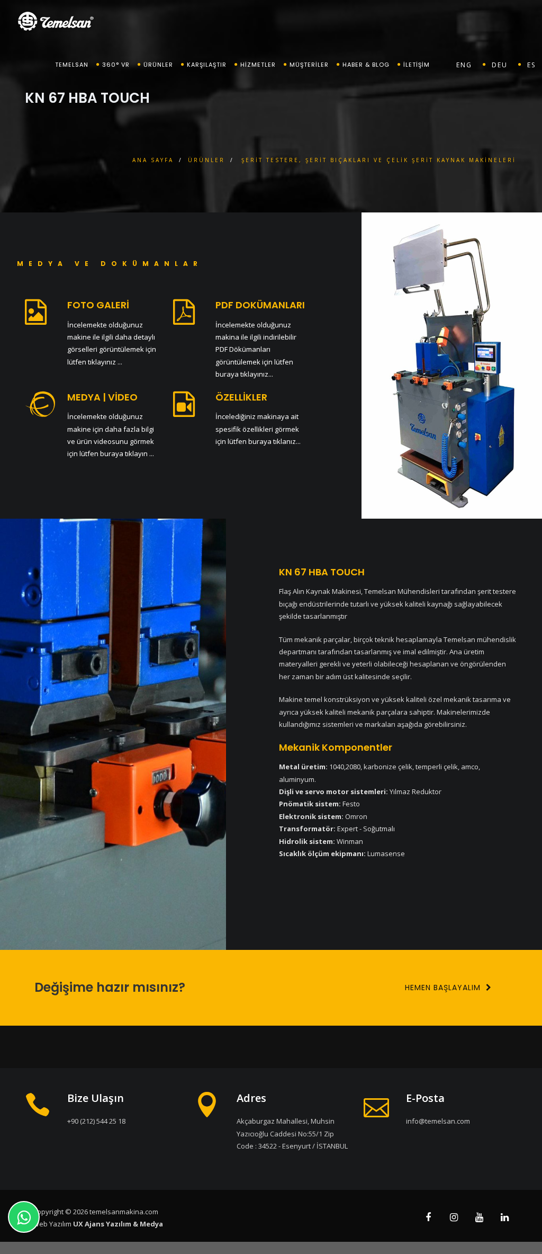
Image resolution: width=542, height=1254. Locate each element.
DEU (500, 64)
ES (531, 64)
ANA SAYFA (153, 160)
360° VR (116, 64)
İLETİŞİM (416, 64)
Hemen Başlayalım (443, 987)
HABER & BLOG (366, 64)
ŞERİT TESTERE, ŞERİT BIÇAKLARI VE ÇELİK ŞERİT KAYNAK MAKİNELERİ (378, 160)
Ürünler (158, 64)
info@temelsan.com (438, 1121)
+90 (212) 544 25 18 (96, 1121)
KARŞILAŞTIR (207, 64)
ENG (464, 64)
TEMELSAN (71, 64)
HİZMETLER (258, 64)
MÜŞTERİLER (309, 64)
